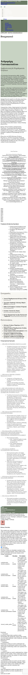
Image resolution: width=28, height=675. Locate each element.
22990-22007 (4, 4)
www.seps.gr (7, 326)
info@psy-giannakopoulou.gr (8, 2)
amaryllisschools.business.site (19, 316)
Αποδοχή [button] (11, 519)
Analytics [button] (3, 649)
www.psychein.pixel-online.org (12, 312)
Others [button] (2, 666)
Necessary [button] (3, 545)
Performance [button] (4, 640)
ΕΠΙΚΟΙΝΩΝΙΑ (9, 16)
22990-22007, (4, 32)
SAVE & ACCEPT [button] (5, 673)
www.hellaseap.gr (8, 308)
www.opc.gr (7, 300)
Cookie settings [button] (5, 519)
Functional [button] (3, 632)
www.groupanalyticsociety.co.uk (12, 332)
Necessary (5, 547)
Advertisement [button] (4, 658)
